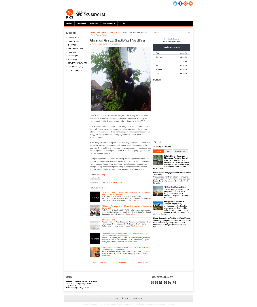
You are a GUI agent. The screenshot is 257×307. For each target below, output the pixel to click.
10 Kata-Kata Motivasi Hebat (175, 187)
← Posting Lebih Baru (98, 263)
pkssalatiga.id (102, 175)
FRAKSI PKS (72, 38)
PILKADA (71, 56)
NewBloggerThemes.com (166, 304)
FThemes (92, 304)
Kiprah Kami (94, 23)
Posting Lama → (144, 263)
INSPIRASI (72, 45)
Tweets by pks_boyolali (162, 146)
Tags (168, 151)
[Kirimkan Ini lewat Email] (91, 178)
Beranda (69, 23)
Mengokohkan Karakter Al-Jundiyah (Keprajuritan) (174, 203)
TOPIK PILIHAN (73, 70)
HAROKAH (72, 41)
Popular (158, 151)
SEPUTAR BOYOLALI (75, 63)
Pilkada (122, 23)
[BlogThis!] (93, 178)
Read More (137, 200)
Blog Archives (180, 151)
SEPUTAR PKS (73, 67)
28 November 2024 (109, 220)
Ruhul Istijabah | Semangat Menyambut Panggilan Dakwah (176, 157)
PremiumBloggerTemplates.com (144, 304)
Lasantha (127, 304)
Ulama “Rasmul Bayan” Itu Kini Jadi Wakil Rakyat (171, 218)
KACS (108, 304)
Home (92, 32)
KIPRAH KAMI (73, 49)
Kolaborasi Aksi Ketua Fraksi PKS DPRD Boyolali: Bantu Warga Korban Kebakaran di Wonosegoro (126, 235)
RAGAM (71, 59)
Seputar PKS (81, 23)
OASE (70, 52)
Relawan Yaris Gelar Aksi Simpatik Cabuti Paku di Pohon (117, 40)
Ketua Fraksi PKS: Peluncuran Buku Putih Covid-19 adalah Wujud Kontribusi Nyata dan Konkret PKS (126, 248)
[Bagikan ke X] (96, 178)
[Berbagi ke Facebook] (98, 178)
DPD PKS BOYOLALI (135, 298)
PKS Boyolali (97, 44)
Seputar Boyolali (109, 23)
